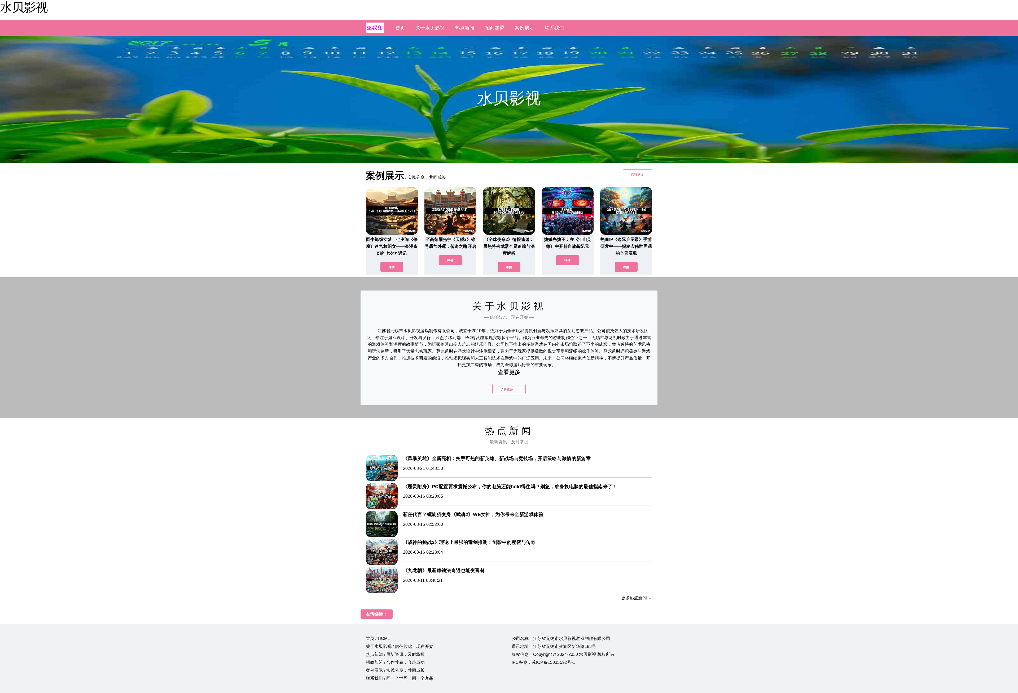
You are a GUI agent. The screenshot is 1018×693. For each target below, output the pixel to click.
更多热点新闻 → (636, 598)
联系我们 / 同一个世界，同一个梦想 (399, 678)
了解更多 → (509, 389)
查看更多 (509, 372)
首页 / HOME (378, 638)
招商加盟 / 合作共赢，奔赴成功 (395, 662)
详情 (392, 267)
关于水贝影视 (430, 28)
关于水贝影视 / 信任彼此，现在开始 (399, 646)
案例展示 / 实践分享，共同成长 (395, 670)
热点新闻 (465, 28)
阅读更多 (637, 174)
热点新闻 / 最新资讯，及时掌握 (395, 654)
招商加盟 (494, 28)
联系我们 (554, 28)
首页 (400, 28)
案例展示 (524, 28)
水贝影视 (24, 7)
